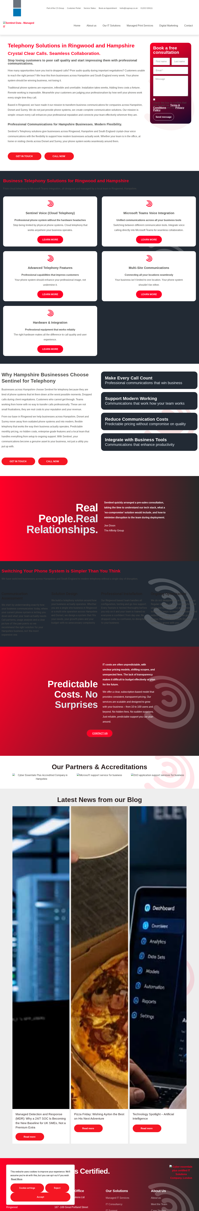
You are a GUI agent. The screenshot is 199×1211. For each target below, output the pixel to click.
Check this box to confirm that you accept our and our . (170, 107)
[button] (100, 733)
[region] (40, 1185)
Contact (188, 25)
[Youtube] (17, 4)
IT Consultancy (114, 1204)
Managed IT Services (117, 1198)
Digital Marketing (168, 25)
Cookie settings (27, 1188)
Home (77, 25)
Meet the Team (159, 1204)
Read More (16, 1179)
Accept (40, 1197)
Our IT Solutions (111, 25)
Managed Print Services (140, 25)
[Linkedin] (17, 12)
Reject (57, 1188)
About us (91, 25)
